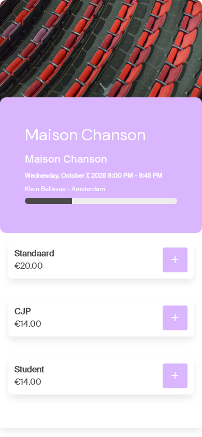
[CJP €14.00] (175, 317)
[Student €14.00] (175, 375)
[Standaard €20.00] (175, 259)
